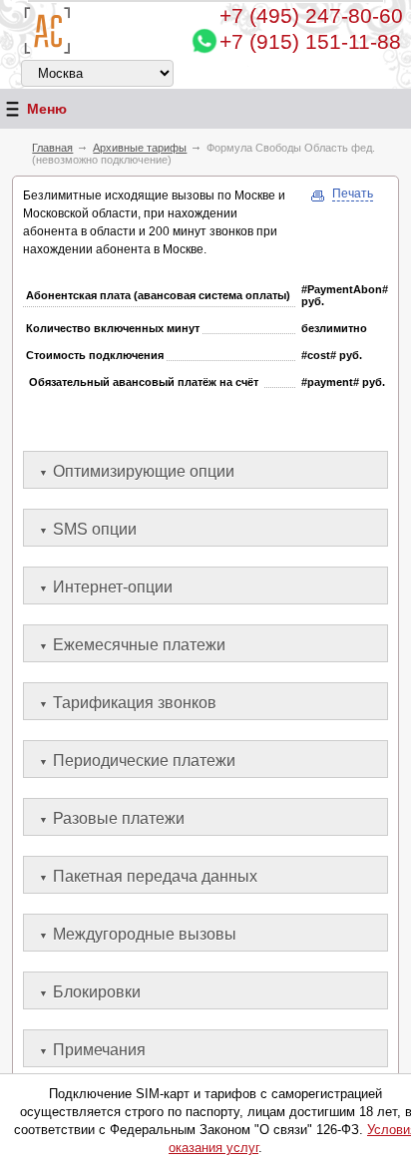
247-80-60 (311, 15)
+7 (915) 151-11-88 (310, 41)
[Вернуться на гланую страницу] (47, 30)
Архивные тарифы (140, 148)
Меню (47, 109)
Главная (52, 148)
